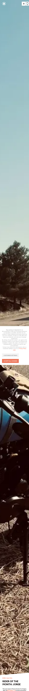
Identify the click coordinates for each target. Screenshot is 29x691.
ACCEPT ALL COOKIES (10, 361)
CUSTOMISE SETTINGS (10, 355)
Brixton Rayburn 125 (11, 690)
